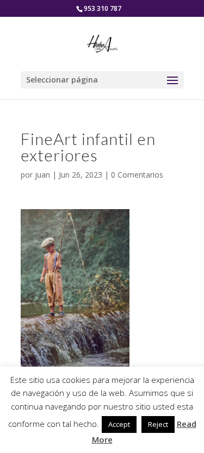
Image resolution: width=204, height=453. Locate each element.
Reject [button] (158, 424)
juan (42, 174)
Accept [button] (119, 424)
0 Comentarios (137, 174)
